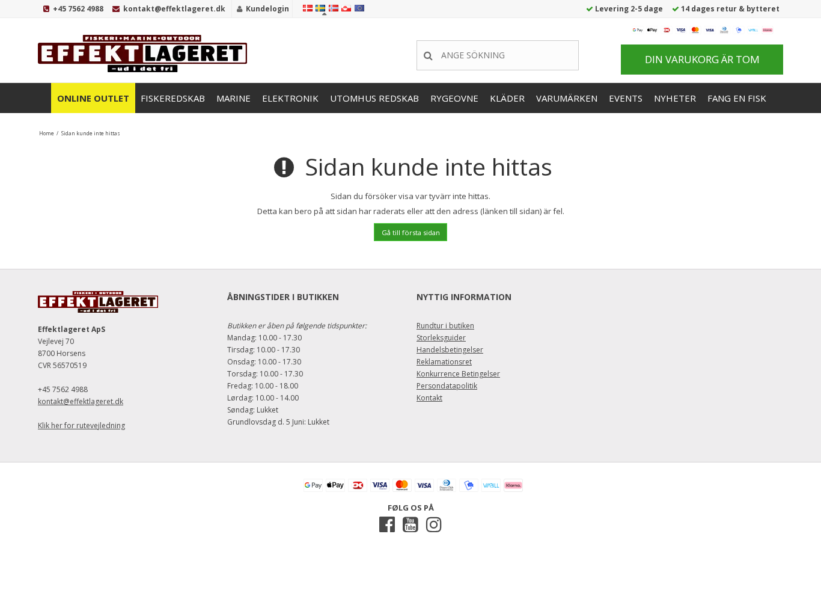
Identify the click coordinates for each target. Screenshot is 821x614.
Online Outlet (93, 98)
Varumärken (566, 98)
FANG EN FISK (736, 98)
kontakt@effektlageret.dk (174, 9)
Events (625, 98)
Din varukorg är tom (702, 59)
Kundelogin (267, 9)
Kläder (507, 98)
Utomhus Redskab (374, 98)
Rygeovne (454, 98)
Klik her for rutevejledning (81, 425)
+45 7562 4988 (78, 9)
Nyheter (675, 98)
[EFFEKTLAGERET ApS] (146, 53)
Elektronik (290, 98)
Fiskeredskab (173, 98)
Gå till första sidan (411, 232)
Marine (233, 98)
